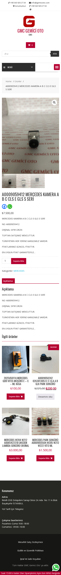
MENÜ (10, 67)
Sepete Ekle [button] (14, 396)
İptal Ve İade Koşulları (30, 559)
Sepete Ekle (18, 261)
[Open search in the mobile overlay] (30, 54)
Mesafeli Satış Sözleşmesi (30, 542)
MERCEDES (18, 270)
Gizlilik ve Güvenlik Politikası (30, 550)
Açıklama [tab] (8, 281)
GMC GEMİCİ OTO (30, 31)
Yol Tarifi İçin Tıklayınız (12, 509)
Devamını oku (45, 396)
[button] (57, 67)
